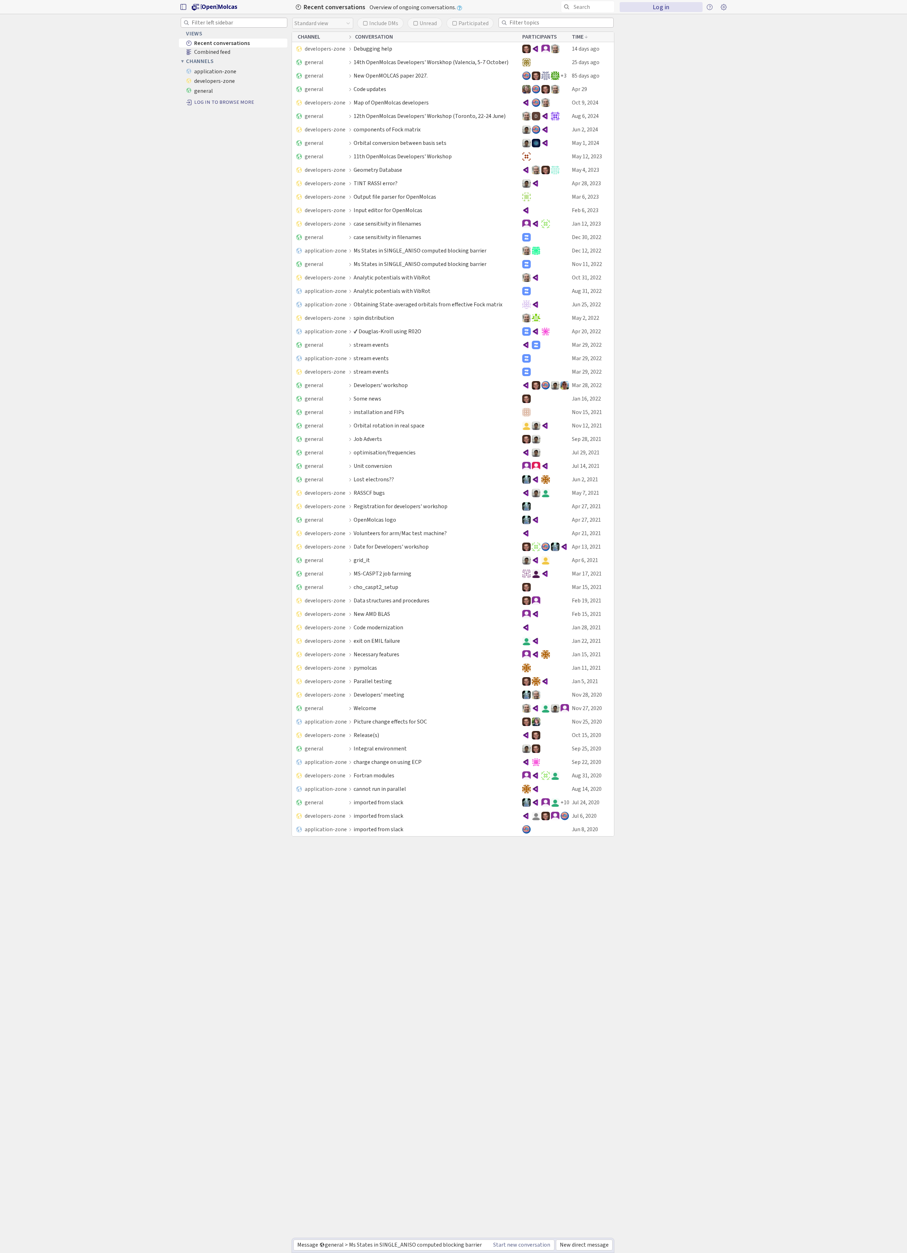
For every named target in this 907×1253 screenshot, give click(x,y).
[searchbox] (589, 6)
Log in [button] (661, 7)
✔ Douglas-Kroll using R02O (387, 331)
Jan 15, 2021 (586, 654)
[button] (183, 7)
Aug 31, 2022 (587, 291)
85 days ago (585, 75)
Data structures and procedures (391, 600)
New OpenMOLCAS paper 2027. (391, 75)
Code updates (370, 89)
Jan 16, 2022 (586, 398)
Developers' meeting (379, 694)
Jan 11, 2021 (586, 667)
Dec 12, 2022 (586, 250)
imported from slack (378, 802)
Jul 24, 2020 (585, 802)
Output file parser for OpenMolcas (395, 196)
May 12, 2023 (587, 156)
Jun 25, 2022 (586, 304)
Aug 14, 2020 (587, 789)
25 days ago (585, 62)
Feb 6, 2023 (585, 210)
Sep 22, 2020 (586, 762)
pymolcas (365, 667)
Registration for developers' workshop (400, 506)
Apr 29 (579, 89)
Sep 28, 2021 (586, 439)
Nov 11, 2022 (587, 264)
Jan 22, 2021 (586, 641)
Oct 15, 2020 (586, 735)
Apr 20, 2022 (586, 331)
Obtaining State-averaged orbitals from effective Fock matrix (428, 304)
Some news (367, 398)
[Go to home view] (215, 7)
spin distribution (374, 318)
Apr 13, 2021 (586, 546)
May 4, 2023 (585, 170)
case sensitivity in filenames (387, 223)
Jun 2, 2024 (585, 129)
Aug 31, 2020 (587, 775)
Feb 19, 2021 (586, 600)
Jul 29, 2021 (585, 452)
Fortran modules (374, 775)
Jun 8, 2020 (585, 829)
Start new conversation (521, 1244)
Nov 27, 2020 (587, 708)
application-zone (326, 250)
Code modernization (378, 627)
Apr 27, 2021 (586, 506)
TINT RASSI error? (376, 183)
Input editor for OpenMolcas (388, 210)
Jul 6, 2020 (584, 816)
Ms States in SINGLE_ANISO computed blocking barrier (420, 250)
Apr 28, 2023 (586, 183)
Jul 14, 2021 (585, 466)
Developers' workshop (381, 385)
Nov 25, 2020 (587, 721)
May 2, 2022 (585, 318)
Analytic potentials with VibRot (392, 277)
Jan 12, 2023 (586, 223)
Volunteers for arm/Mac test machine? (400, 533)
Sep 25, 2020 (586, 748)
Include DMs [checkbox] (383, 23)
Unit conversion (373, 466)
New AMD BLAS (372, 614)
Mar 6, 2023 (585, 196)
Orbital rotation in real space (389, 425)
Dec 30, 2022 (586, 237)
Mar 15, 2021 (587, 587)
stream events (371, 344)
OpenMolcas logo (375, 519)
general (314, 62)
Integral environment (380, 748)
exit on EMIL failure (377, 641)
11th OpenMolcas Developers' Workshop (403, 156)
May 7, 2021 (585, 493)
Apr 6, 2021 (585, 560)
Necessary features (376, 654)
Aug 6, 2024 (585, 116)
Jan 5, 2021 (585, 681)
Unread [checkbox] (428, 23)
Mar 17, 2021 (587, 573)
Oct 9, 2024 (585, 102)
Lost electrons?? (374, 479)
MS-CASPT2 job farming (382, 573)
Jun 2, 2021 (585, 479)
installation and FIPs (379, 412)
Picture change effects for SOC (390, 721)
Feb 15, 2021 (586, 614)
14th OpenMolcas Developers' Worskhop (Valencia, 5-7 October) (431, 62)
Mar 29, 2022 (587, 344)
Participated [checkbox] (473, 23)
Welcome (365, 708)
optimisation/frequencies (385, 452)
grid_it (362, 560)
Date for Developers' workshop (391, 546)
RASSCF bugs (369, 493)
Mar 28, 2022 (587, 385)
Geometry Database (378, 170)
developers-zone (325, 48)
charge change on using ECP (388, 762)
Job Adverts (368, 439)
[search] (587, 6)
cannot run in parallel (380, 789)
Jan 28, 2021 (586, 627)
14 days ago (585, 48)
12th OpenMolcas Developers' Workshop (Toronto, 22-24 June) (430, 116)
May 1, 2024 (585, 143)
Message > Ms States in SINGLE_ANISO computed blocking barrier (389, 1244)
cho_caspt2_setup (376, 587)
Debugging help (373, 48)
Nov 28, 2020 (587, 694)
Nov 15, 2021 (587, 412)
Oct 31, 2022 (586, 277)
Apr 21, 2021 (586, 533)
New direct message (584, 1244)
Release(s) (366, 735)
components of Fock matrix (387, 129)
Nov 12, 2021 (587, 425)
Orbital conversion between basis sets (400, 143)
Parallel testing (373, 681)
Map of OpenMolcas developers (391, 102)
